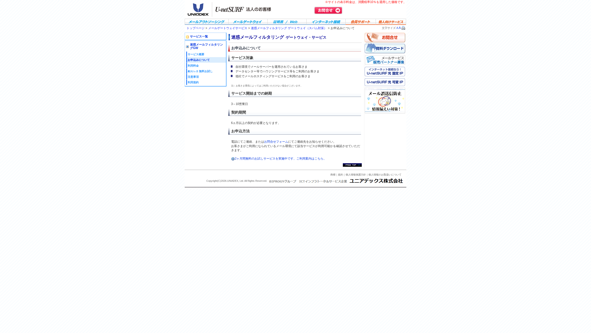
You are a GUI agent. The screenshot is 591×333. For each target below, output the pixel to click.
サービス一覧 (199, 36)
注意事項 (193, 76)
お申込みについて (199, 60)
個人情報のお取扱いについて (384, 174)
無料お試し (200, 71)
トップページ (196, 28)
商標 (332, 174)
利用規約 (193, 82)
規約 (340, 174)
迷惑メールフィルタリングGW (206, 46)
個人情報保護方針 (356, 174)
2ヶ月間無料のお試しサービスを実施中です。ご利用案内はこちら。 (280, 158)
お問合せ (328, 10)
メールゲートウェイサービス (228, 28)
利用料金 (193, 65)
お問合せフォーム (276, 141)
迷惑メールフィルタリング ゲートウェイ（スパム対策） (289, 28)
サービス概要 (196, 54)
